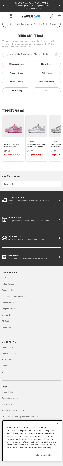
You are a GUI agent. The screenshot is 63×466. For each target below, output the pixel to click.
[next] (59, 6)
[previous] (3, 6)
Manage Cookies (44, 455)
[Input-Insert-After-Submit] (56, 54)
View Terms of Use (22, 448)
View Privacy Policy (41, 448)
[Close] (57, 423)
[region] (32, 440)
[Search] (6, 24)
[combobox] (31, 24)
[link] (31, 16)
